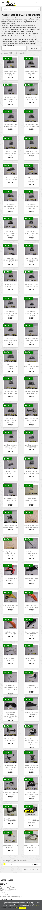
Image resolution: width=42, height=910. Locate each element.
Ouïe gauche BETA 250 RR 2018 (10, 660)
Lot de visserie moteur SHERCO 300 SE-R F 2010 (10, 313)
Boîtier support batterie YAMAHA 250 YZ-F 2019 (31, 794)
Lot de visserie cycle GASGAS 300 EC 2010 (31, 99)
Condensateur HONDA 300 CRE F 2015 (10, 847)
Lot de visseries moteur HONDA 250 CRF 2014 (31, 260)
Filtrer (34, 48)
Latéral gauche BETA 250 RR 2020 (31, 660)
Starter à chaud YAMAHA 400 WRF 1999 (10, 767)
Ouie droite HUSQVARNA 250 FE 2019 (31, 687)
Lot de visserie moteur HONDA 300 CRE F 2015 (10, 206)
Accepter (22, 908)
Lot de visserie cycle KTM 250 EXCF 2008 (10, 392)
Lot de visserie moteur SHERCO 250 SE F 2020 (31, 206)
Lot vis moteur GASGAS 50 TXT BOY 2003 (31, 500)
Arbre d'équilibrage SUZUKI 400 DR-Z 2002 (10, 526)
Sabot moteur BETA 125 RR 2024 (31, 579)
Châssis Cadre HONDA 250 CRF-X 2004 (31, 847)
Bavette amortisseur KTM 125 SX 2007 (31, 713)
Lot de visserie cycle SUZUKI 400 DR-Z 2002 (31, 125)
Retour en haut (31, 870)
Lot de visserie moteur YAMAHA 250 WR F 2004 (10, 233)
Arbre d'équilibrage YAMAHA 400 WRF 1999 (31, 420)
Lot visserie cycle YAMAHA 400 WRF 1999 (10, 153)
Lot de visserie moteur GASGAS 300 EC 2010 (10, 367)
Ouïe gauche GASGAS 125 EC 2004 (10, 606)
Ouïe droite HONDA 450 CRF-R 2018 (10, 579)
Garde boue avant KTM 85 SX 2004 (10, 633)
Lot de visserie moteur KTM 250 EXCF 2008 (31, 367)
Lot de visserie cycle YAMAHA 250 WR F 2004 (31, 73)
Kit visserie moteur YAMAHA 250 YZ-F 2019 (10, 500)
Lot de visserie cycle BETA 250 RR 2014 (10, 286)
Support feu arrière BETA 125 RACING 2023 (31, 634)
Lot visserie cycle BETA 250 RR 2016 (10, 473)
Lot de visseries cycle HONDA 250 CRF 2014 (11, 179)
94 (11, 864)
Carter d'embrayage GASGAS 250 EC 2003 (10, 820)
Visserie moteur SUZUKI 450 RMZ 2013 (31, 473)
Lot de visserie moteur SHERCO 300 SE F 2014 (31, 180)
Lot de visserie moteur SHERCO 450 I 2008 (10, 260)
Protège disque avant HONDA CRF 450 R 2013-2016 (10, 554)
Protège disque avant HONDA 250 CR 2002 (31, 526)
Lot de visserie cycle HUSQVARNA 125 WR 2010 (10, 100)
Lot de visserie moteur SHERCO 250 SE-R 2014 (31, 313)
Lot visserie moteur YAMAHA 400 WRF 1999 (10, 447)
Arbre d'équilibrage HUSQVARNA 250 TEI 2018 (31, 767)
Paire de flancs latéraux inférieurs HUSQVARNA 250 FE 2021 (10, 688)
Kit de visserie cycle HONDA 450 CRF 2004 (32, 286)
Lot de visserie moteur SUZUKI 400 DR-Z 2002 (10, 420)
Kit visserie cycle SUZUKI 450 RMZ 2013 (31, 152)
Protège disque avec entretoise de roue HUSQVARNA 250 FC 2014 (31, 741)
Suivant (36, 864)
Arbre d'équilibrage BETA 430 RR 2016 (10, 740)
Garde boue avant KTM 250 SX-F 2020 (31, 606)
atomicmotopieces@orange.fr (11, 897)
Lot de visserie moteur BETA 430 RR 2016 (10, 340)
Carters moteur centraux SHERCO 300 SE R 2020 (31, 821)
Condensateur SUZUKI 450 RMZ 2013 (10, 793)
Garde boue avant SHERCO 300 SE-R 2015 (31, 554)
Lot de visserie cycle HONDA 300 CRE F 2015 (10, 73)
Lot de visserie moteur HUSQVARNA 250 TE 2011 (31, 233)
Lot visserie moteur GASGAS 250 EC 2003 (31, 392)
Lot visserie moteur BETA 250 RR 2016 (31, 446)
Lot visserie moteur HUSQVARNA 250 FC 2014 (31, 340)
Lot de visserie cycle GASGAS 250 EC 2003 (10, 125)
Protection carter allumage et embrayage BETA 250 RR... (10, 715)
